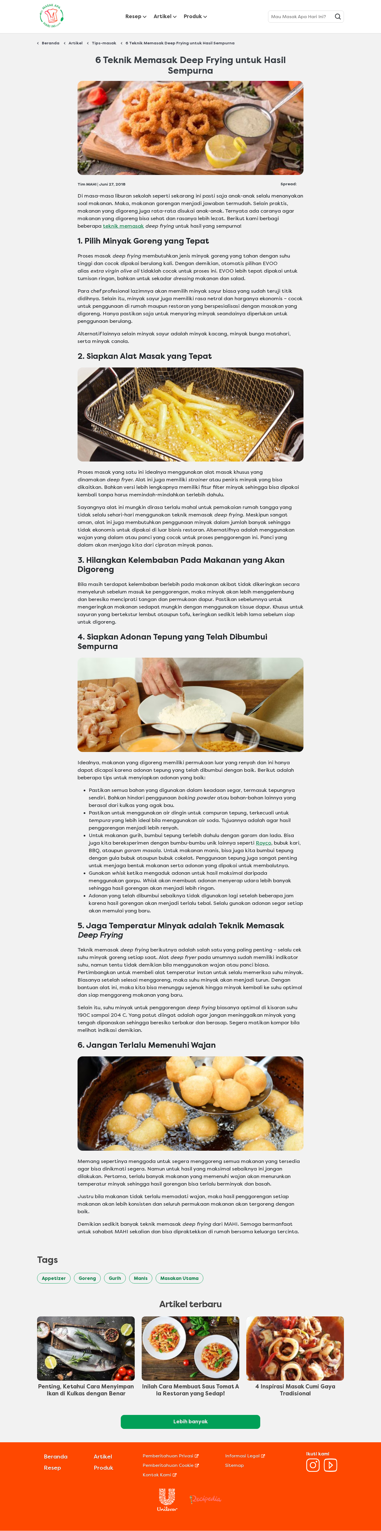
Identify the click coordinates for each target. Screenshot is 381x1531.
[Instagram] (313, 1470)
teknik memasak (123, 226)
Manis (141, 1278)
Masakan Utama (179, 1278)
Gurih (115, 1278)
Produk (193, 16)
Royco (263, 843)
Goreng (87, 1278)
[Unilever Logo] (167, 1509)
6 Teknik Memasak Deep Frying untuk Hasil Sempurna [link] (180, 43)
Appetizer (54, 1278)
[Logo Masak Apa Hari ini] (51, 28)
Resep (133, 16)
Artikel (163, 16)
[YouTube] (330, 1470)
